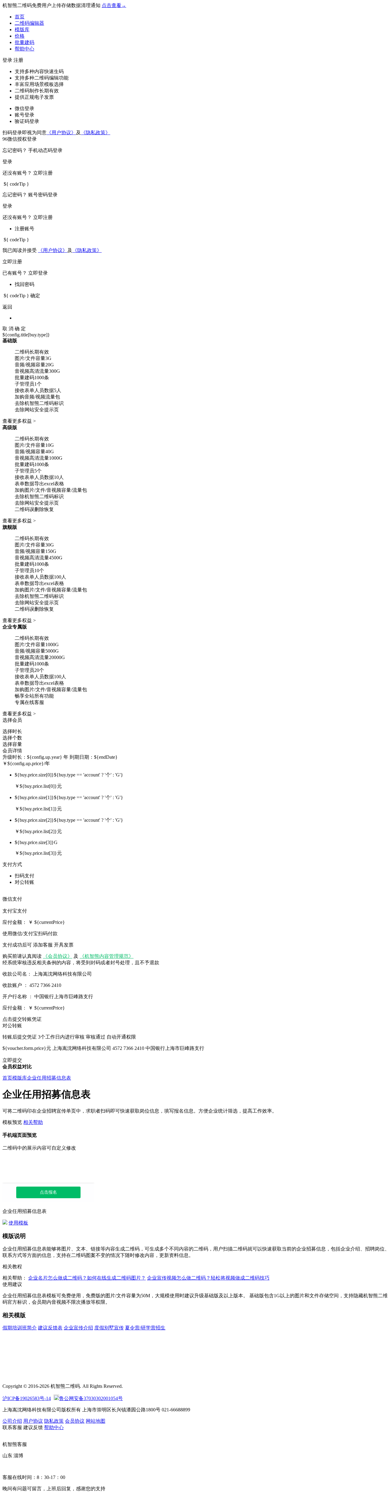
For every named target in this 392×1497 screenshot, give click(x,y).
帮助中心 (24, 48)
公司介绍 (12, 1421)
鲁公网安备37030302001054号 (91, 1398)
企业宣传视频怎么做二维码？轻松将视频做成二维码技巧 (208, 1277)
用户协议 (33, 1421)
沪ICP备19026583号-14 (26, 1398)
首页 (19, 16)
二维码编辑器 (29, 23)
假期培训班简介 (19, 1327)
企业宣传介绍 (78, 1327)
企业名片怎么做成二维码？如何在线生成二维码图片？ (87, 1277)
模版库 (22, 29)
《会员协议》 (57, 956)
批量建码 (24, 42)
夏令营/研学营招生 (145, 1327)
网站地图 (95, 1421)
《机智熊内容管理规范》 (107, 956)
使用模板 (18, 1222)
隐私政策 (54, 1421)
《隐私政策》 (95, 132)
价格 (19, 36)
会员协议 (75, 1421)
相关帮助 (33, 1122)
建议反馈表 (50, 1327)
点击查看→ (114, 5)
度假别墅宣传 (109, 1327)
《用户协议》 (61, 132)
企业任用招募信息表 (49, 1077)
